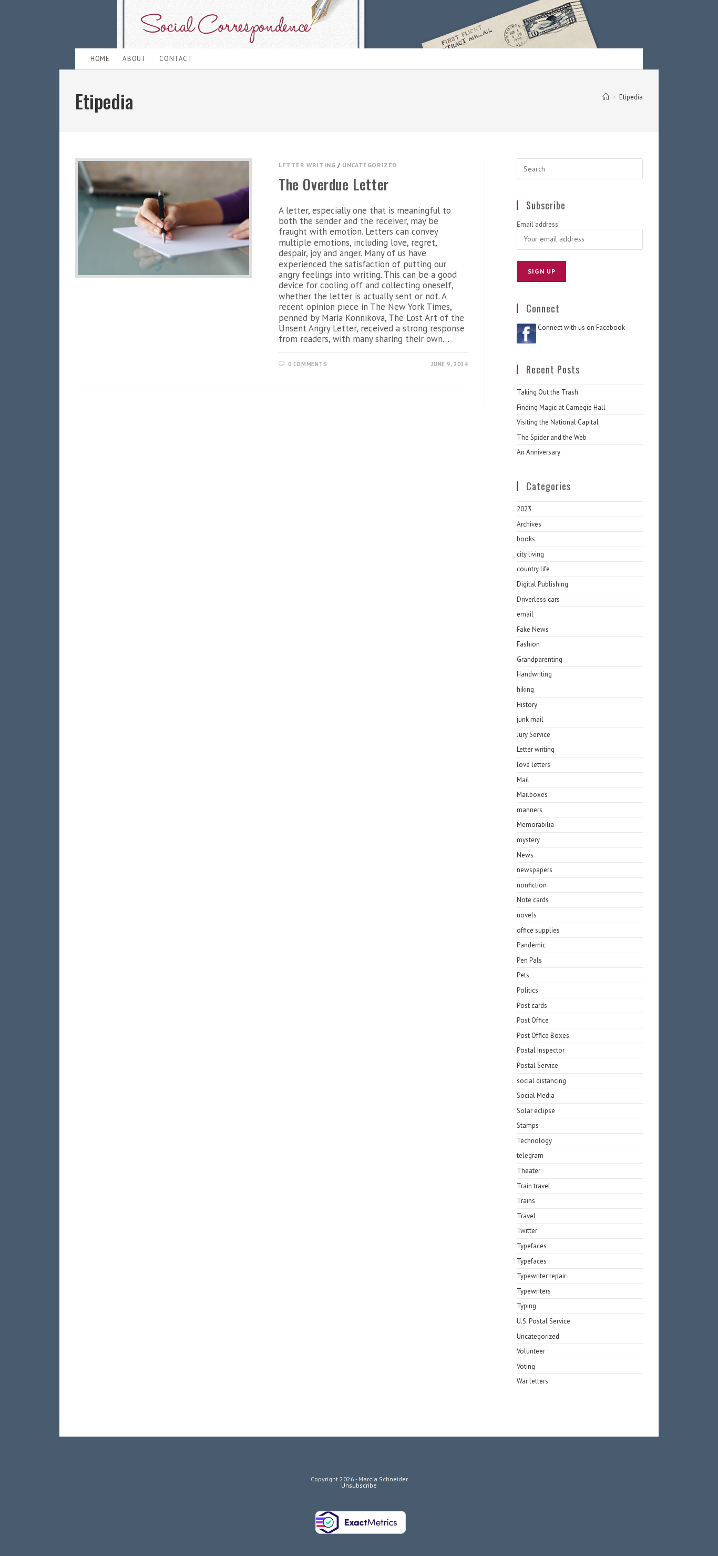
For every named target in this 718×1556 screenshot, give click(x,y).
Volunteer (531, 1351)
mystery (528, 839)
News (525, 855)
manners (529, 809)
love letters (533, 764)
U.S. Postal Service (543, 1321)
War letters (532, 1381)
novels (527, 915)
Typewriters (534, 1291)
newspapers (534, 869)
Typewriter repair (541, 1275)
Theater (528, 1170)
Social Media (536, 1095)
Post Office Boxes (543, 1035)
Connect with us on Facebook (581, 327)
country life (533, 568)
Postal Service (537, 1065)
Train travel (533, 1185)
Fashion (528, 644)
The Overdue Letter (334, 184)
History (527, 704)
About (134, 58)
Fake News (533, 629)
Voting (526, 1366)
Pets (523, 975)
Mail (523, 779)
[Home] (605, 97)
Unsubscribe (359, 1485)
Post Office (533, 1020)
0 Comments (307, 364)
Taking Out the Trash (547, 392)
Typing (526, 1305)
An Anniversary (538, 452)
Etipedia (631, 97)
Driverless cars (538, 599)
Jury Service (533, 734)
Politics (527, 990)
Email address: (538, 224)
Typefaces (532, 1245)
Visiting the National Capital (558, 422)
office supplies (538, 930)
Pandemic (531, 945)
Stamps (528, 1125)
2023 (524, 508)
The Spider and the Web (552, 437)
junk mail (530, 719)
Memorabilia (535, 824)
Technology (534, 1140)
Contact (175, 58)
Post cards (532, 1005)
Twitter (527, 1230)
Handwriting (534, 674)
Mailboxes (532, 794)
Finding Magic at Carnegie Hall (561, 407)
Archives (529, 524)
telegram (530, 1155)
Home (99, 58)
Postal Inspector (541, 1050)
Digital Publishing (542, 584)
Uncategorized (369, 165)
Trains (526, 1200)
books (526, 538)
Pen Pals (529, 960)
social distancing (541, 1080)
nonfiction (532, 885)
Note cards (533, 899)
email (525, 614)
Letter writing (307, 165)
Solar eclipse (536, 1110)
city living (530, 554)
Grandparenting (539, 659)
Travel (526, 1215)
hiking (525, 689)
